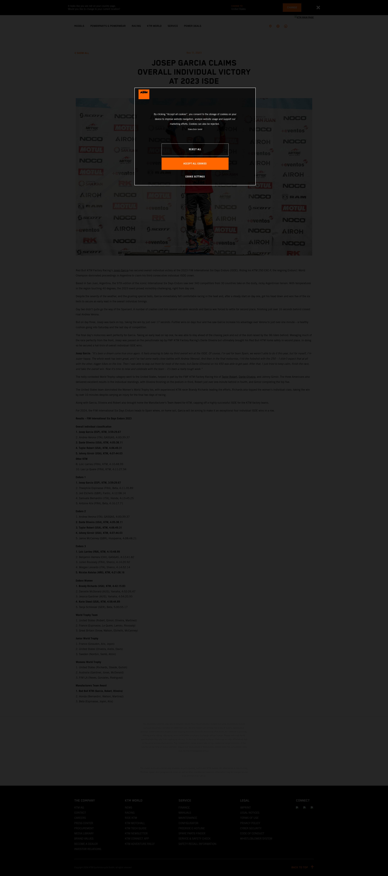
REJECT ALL (195, 149)
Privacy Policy (192, 129)
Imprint (200, 129)
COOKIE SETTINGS (195, 176)
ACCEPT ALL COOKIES (195, 163)
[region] (195, 136)
